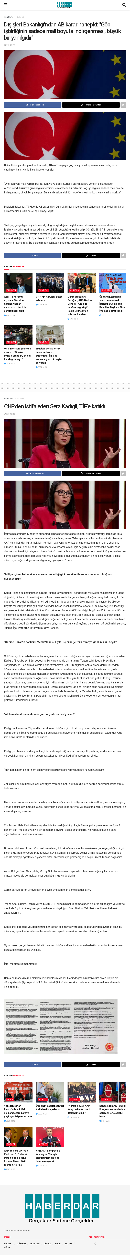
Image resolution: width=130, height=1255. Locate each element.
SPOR (58, 1244)
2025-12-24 (10, 315)
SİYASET (20, 398)
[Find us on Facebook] (90, 1243)
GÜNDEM (21, 1244)
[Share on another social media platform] (123, 105)
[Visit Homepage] (65, 5)
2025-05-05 (74, 319)
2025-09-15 (42, 305)
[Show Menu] (5, 5)
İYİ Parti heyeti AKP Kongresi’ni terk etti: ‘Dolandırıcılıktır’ (79, 1109)
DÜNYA (47, 1244)
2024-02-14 (42, 367)
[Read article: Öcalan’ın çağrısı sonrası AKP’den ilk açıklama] (50, 1092)
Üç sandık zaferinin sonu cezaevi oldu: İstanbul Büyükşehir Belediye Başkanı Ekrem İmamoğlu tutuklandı (113, 303)
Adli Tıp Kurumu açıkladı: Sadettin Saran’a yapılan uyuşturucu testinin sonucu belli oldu (15, 303)
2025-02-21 (42, 1166)
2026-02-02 (10, 1121)
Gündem (21, 17)
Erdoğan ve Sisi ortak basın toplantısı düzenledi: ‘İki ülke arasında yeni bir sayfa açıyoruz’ (49, 355)
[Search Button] (124, 5)
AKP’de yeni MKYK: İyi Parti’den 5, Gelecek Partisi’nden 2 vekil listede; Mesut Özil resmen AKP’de (16, 1157)
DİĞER (7, 1247)
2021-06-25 (9, 45)
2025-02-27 (42, 1114)
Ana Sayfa (9, 17)
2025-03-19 (10, 364)
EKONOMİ (35, 1244)
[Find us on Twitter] (94, 1243)
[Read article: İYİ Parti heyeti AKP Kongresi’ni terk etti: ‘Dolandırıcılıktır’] (82, 1092)
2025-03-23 (106, 315)
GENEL (10, 1099)
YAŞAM (68, 1244)
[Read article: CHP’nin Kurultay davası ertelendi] (50, 283)
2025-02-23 (74, 1117)
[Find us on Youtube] (99, 1243)
